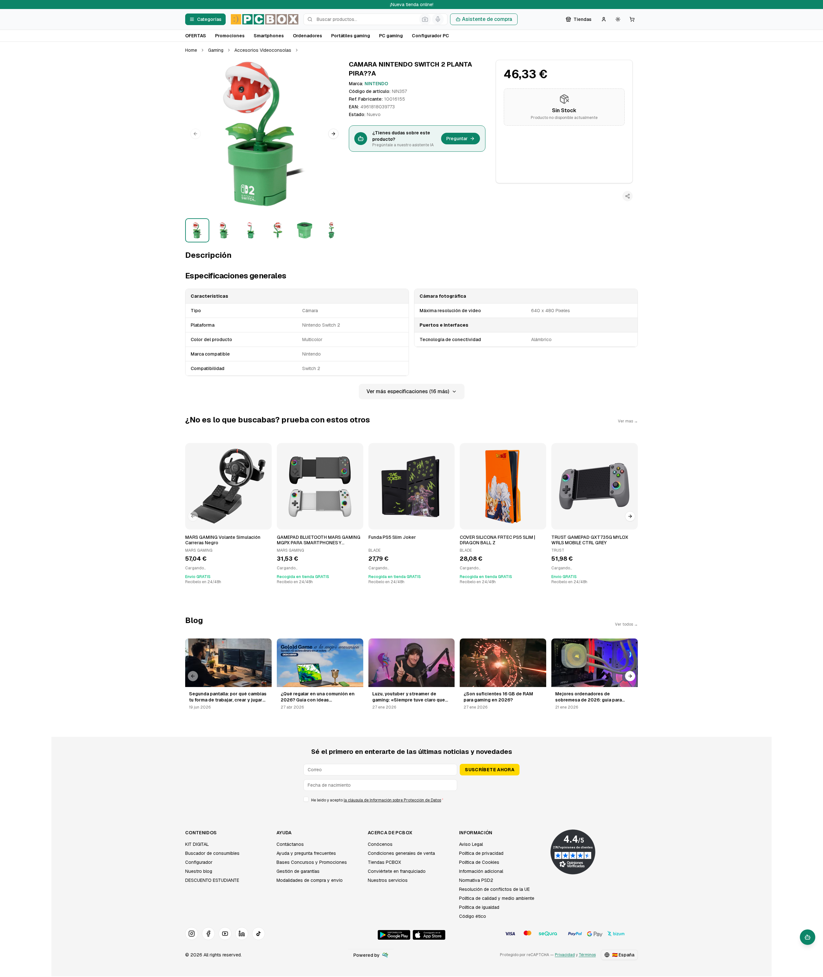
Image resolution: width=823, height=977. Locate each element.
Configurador (199, 862)
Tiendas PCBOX (384, 862)
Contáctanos (290, 844)
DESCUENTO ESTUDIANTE (212, 880)
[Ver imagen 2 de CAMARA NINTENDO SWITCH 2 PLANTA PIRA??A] (224, 230)
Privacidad (565, 954)
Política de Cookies (479, 862)
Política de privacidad (481, 853)
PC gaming (391, 36)
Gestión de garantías (298, 871)
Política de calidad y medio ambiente (496, 898)
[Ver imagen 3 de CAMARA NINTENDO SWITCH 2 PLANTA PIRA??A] (251, 230)
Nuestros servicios (388, 880)
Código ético (472, 916)
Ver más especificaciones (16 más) (407, 391)
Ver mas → (628, 421)
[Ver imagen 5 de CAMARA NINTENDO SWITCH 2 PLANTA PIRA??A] (305, 230)
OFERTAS (195, 36)
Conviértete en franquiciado (397, 871)
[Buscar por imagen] (425, 19)
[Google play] (394, 935)
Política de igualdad (479, 907)
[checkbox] (306, 799)
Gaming (215, 50)
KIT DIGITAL (197, 844)
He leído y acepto (377, 800)
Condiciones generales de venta (401, 853)
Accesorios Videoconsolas (262, 50)
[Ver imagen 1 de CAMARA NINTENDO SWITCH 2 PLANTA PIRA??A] (197, 230)
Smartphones (269, 36)
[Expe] (385, 955)
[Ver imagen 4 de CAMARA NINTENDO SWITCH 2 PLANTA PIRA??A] (278, 230)
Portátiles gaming (350, 36)
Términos (587, 954)
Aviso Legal (471, 844)
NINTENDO (376, 83)
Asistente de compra (487, 19)
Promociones (230, 36)
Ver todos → (626, 624)
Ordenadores (307, 36)
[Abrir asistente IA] (807, 937)
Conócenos (380, 844)
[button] (264, 134)
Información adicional (481, 871)
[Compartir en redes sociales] (627, 196)
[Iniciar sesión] (604, 19)
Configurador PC (430, 36)
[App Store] (429, 935)
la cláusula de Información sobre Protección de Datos (392, 800)
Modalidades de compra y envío (309, 880)
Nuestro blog (198, 871)
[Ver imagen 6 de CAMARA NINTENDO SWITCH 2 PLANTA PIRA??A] (331, 230)
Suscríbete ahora (489, 770)
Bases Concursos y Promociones (311, 862)
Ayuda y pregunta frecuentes (306, 853)
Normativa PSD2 (476, 880)
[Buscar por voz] (438, 19)
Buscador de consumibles (212, 853)
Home (191, 50)
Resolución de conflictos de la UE (494, 889)
